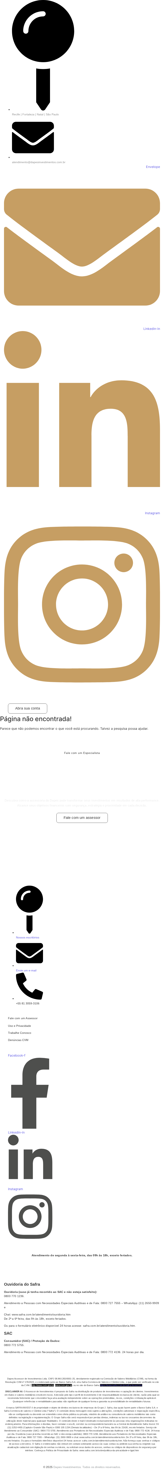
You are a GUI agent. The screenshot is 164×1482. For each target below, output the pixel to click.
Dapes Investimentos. (67, 1467)
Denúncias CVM (18, 1040)
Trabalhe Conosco (19, 1032)
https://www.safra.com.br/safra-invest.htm (121, 1385)
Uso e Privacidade (19, 1025)
